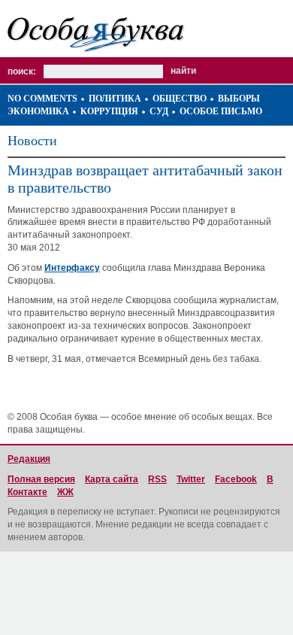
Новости (32, 140)
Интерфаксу (72, 268)
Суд (159, 111)
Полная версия (41, 479)
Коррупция (109, 111)
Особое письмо (221, 111)
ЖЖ (65, 492)
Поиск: (22, 71)
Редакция (29, 459)
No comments (42, 98)
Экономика (38, 111)
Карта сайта (111, 479)
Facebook (236, 479)
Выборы (239, 98)
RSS (157, 479)
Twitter (191, 479)
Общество (180, 98)
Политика (115, 98)
